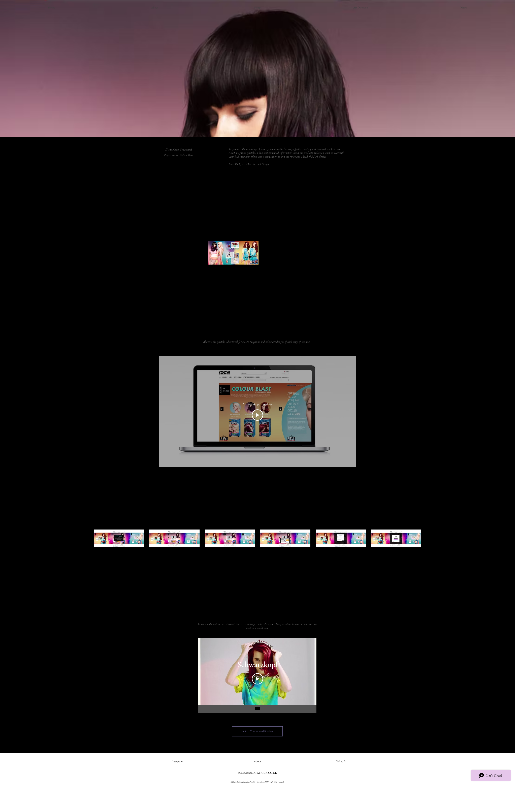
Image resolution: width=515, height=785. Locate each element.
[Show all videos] (257, 709)
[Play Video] (257, 415)
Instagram (177, 761)
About (257, 761)
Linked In (341, 761)
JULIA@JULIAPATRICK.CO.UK (257, 773)
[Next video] (308, 671)
